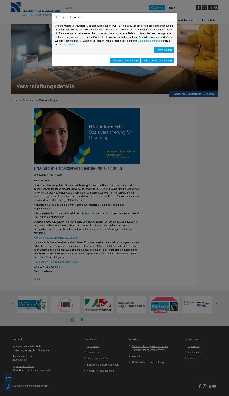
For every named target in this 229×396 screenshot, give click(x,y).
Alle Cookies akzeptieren (158, 60)
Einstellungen (164, 50)
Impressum (69, 44)
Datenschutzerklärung (150, 40)
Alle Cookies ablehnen (125, 60)
